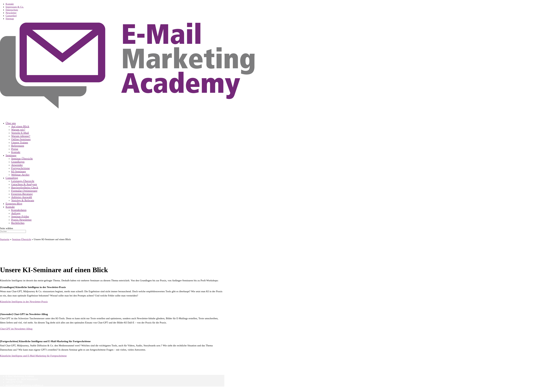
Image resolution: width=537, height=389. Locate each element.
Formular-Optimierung (24, 190)
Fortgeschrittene (20, 168)
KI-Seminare (18, 171)
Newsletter (11, 12)
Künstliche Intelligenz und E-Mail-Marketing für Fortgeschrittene (33, 355)
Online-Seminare (21, 139)
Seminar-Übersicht (22, 158)
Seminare (11, 155)
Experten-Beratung (22, 193)
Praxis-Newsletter (21, 219)
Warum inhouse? (20, 135)
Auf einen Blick (20, 126)
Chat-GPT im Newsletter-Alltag (16, 328)
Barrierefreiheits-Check (24, 187)
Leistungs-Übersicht (22, 181)
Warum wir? (18, 129)
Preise (14, 148)
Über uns (11, 123)
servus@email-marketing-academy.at (24, 385)
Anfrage (15, 213)
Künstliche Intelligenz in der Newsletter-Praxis (24, 301)
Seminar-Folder (20, 216)
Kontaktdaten (18, 209)
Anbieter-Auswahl (21, 197)
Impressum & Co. (15, 6)
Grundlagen (17, 161)
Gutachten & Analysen (24, 184)
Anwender (17, 164)
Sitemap (10, 18)
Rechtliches (17, 222)
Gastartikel (11, 15)
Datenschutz (12, 9)
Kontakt (10, 4)
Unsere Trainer (19, 142)
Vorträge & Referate (22, 200)
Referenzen (17, 145)
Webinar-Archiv (20, 174)
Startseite (4, 239)
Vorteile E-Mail (20, 132)
